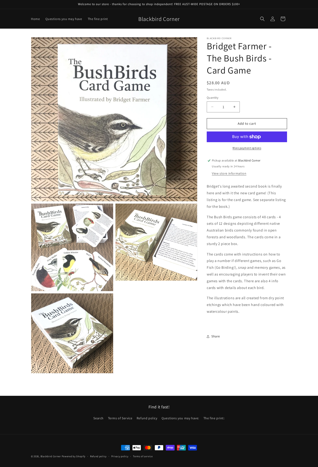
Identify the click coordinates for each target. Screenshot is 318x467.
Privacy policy (120, 456)
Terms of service (142, 456)
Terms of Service (120, 418)
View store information (229, 173)
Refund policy (147, 418)
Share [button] (215, 336)
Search (98, 418)
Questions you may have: (180, 418)
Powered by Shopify (74, 456)
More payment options (247, 148)
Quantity (212, 98)
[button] (262, 19)
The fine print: (214, 418)
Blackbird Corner (51, 456)
